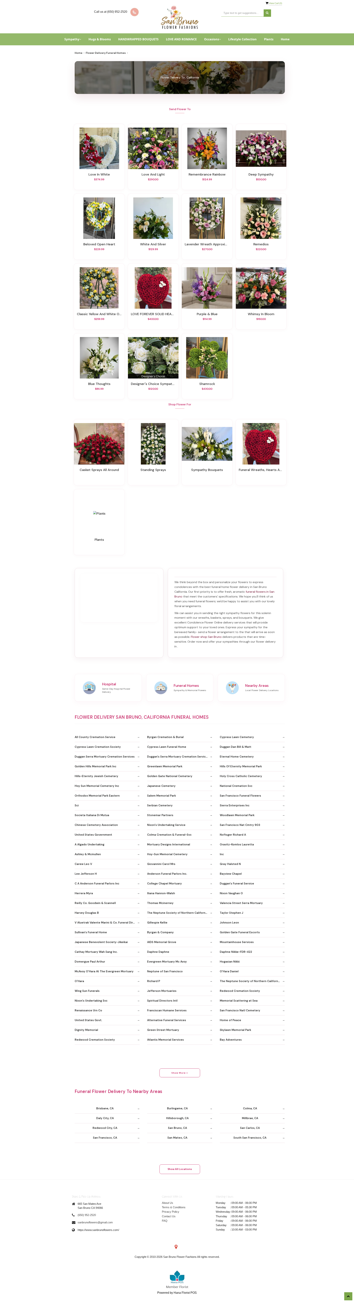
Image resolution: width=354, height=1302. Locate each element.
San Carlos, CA (250, 1128)
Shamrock (207, 384)
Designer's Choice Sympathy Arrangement (153, 384)
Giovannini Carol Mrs (161, 864)
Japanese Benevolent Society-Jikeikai (101, 942)
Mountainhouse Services (237, 942)
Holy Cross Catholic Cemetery (241, 776)
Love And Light (153, 174)
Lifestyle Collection (242, 39)
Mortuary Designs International (168, 844)
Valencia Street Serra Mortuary (241, 903)
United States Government (93, 835)
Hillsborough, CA (177, 1118)
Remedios (261, 244)
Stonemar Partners (160, 815)
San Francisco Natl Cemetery (240, 1010)
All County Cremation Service (95, 737)
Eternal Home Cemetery (237, 756)
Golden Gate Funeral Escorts (240, 932)
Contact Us (169, 1216)
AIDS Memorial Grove (161, 942)
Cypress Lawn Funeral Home (166, 747)
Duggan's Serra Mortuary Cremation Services (178, 756)
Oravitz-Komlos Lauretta (237, 844)
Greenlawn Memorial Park (164, 766)
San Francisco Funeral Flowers (240, 796)
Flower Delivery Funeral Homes (106, 53)
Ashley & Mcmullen (88, 854)
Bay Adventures (231, 1040)
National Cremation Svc (236, 786)
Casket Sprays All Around (99, 470)
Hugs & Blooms (99, 39)
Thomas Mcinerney (160, 903)
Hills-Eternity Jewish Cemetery (96, 776)
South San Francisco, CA (249, 1138)
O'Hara (79, 981)
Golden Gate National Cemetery (169, 776)
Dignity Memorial (86, 1030)
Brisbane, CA (105, 1108)
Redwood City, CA (105, 1128)
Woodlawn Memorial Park (237, 815)
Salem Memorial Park (161, 796)
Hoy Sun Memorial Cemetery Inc (97, 786)
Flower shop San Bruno (206, 637)
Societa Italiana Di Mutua (92, 815)
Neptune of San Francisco (165, 971)
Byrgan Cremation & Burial (165, 737)
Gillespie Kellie (157, 922)
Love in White (99, 174)
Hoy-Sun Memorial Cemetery (167, 854)
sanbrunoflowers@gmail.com (95, 1222)
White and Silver (153, 244)
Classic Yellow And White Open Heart (99, 314)
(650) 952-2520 (87, 1215)
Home (285, 39)
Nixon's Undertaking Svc (91, 1001)
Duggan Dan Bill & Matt (235, 747)
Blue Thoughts (99, 384)
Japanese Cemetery (161, 786)
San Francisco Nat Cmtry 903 (240, 825)
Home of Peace (230, 1020)
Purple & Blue (207, 314)
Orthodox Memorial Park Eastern (97, 796)
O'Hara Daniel (229, 971)
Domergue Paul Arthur (90, 961)
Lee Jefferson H (86, 874)
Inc (222, 854)
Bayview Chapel (231, 874)
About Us (167, 1202)
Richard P (153, 981)
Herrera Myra (84, 893)
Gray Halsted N (230, 864)
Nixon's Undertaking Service (166, 825)
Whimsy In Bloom (261, 314)
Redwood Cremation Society (240, 991)
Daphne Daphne (158, 952)
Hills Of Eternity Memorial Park (241, 766)
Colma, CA (250, 1108)
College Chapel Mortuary (164, 883)
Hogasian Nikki (230, 961)
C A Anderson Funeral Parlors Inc (97, 883)
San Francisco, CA (105, 1138)
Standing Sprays (153, 470)
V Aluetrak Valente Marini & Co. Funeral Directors (107, 922)
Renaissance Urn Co (88, 1010)
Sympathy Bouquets (207, 470)
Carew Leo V (83, 864)
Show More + (179, 1072)
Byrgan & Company (160, 932)
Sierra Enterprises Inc (234, 805)
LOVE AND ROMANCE (181, 39)
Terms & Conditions (173, 1207)
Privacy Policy (170, 1211)
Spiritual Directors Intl (162, 1001)
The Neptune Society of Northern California (177, 913)
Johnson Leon (229, 922)
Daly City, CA (105, 1118)
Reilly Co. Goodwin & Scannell (95, 903)
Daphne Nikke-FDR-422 (236, 952)
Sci (77, 805)
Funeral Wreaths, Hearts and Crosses (261, 470)
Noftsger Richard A (233, 835)
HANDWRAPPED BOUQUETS (138, 39)
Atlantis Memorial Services (165, 1040)
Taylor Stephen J (231, 913)
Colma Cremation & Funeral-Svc (169, 835)
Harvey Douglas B (87, 913)
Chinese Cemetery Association (96, 825)
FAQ (164, 1220)
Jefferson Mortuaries (161, 991)
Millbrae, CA (250, 1118)
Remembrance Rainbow (207, 174)
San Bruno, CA (177, 1128)
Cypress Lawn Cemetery (237, 737)
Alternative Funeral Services (166, 1020)
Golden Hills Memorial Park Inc (95, 766)
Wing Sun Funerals (87, 991)
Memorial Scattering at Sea (239, 1001)
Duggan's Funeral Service (237, 883)
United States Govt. (88, 1020)
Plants (268, 39)
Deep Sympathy (261, 174)
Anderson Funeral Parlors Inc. (167, 874)
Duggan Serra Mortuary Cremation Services (105, 756)
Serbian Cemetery (160, 805)
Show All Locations (180, 1169)
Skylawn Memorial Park (235, 1030)
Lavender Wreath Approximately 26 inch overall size (207, 244)
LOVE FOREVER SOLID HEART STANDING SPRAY (153, 314)
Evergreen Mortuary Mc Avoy (167, 961)
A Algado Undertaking (89, 844)
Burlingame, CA (177, 1108)
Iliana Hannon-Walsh (161, 893)
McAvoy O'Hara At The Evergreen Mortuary (104, 971)
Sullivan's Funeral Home (91, 932)
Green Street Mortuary (163, 1030)
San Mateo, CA (177, 1138)
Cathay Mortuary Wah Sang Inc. (96, 952)
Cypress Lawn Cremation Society (98, 747)
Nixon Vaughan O (231, 893)
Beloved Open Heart (99, 244)
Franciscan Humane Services (167, 1010)
